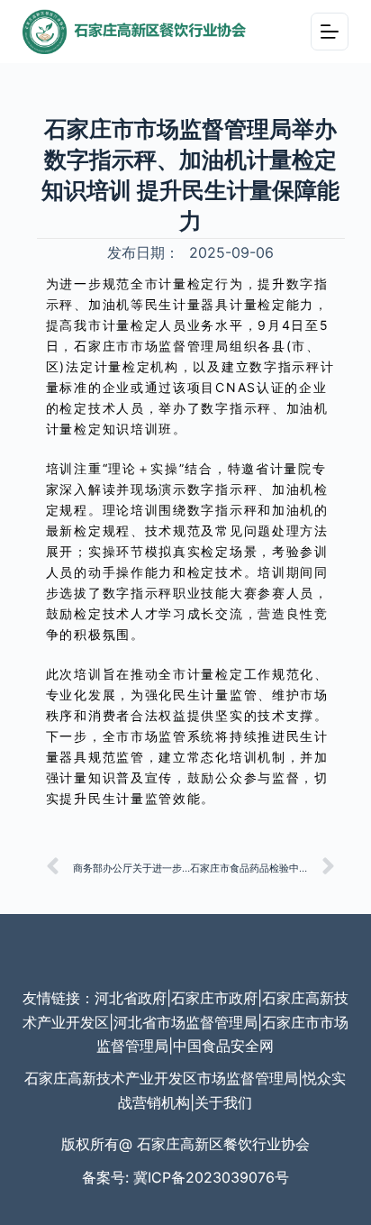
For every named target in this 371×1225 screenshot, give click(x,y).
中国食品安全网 (223, 1046)
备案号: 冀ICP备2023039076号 (185, 1177)
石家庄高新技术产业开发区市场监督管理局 (161, 1078)
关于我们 (223, 1102)
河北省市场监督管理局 (185, 1022)
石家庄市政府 (214, 998)
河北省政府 (131, 998)
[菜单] (329, 31)
